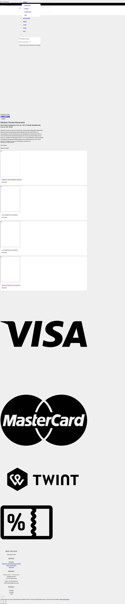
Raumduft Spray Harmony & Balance (12, 179)
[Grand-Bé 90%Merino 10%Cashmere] (10, 281)
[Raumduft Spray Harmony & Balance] (10, 176)
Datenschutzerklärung (11, 565)
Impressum (11, 567)
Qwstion (5, 116)
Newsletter (11, 562)
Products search (25, 39)
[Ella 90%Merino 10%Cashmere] (10, 211)
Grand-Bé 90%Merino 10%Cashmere (11, 285)
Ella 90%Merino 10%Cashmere (10, 215)
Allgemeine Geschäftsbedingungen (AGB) (11, 563)
